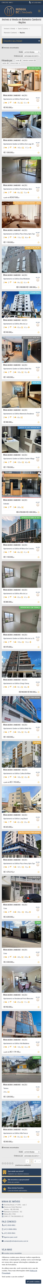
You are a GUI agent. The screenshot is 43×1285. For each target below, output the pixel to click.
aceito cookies (34, 1282)
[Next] (38, 80)
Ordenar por (18, 56)
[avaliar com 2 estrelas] (5, 1163)
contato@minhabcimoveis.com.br (16, 1241)
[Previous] (5, 80)
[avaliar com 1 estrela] (3, 1163)
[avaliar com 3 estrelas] (8, 1163)
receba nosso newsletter (13, 1253)
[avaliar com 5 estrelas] (12, 1163)
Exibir (21, 52)
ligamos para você (10, 1237)
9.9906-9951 (10, 1229)
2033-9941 (9, 1233)
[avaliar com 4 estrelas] (10, 1163)
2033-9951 (36, 2)
